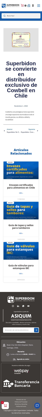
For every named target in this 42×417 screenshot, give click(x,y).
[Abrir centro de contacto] (37, 406)
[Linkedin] (18, 306)
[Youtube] (28, 306)
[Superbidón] (10, 5)
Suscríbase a (36, 330)
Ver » (21, 193)
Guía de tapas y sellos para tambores (21, 226)
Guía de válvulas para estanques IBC (21, 267)
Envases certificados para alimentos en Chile (21, 186)
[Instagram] (13, 306)
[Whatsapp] (23, 306)
